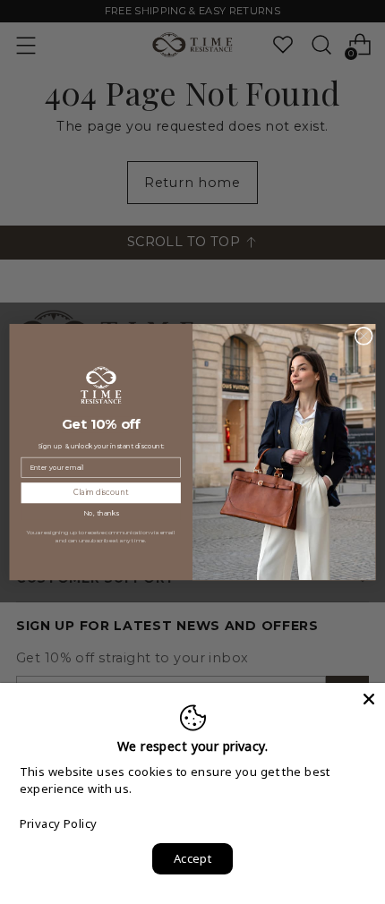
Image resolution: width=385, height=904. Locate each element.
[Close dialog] (363, 336)
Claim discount (101, 492)
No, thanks (100, 513)
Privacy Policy (59, 823)
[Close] (369, 699)
